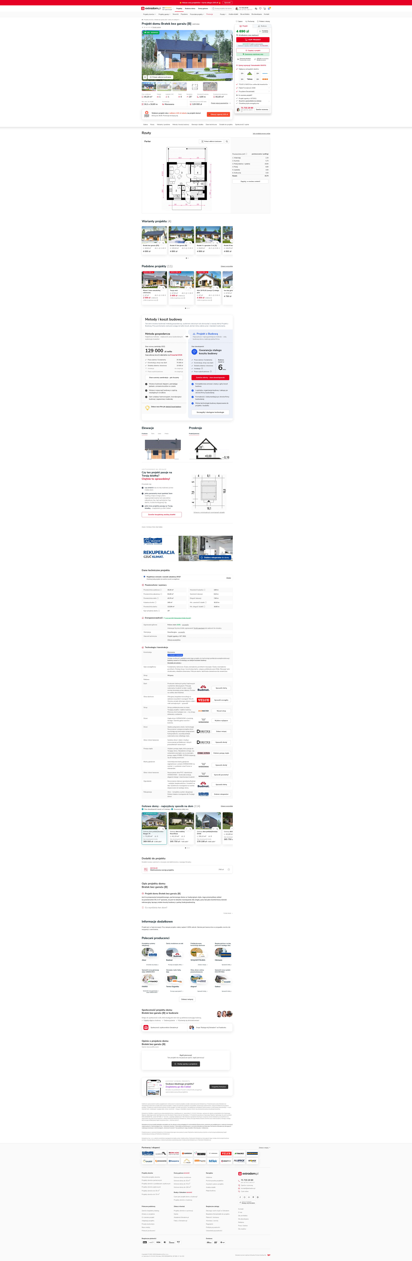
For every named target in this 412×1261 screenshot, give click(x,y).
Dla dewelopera (256, 14)
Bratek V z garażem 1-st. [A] (207, 245)
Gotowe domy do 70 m (182, 1184)
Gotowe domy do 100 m (182, 1187)
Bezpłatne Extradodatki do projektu (217, 1214)
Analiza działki (233, 14)
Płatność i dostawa (212, 1217)
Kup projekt (254, 40)
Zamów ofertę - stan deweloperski (210, 377)
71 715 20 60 (243, 8)
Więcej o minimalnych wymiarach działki (209, 512)
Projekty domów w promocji (183, 1211)
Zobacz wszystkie (227, 266)
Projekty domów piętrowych (151, 1187)
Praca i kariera (243, 1226)
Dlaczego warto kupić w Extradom (217, 1211)
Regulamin (209, 1224)
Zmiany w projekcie (148, 1214)
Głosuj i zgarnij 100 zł (219, 114)
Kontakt (266, 14)
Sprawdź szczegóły (221, 700)
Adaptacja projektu (148, 1221)
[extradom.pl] (151, 8)
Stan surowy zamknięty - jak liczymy (164, 377)
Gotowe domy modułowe (182, 1177)
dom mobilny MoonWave (177, 833)
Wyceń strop (221, 711)
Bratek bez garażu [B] (161, 19)
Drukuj (228, 578)
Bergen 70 (153, 833)
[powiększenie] (227, 141)
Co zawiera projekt (148, 1217)
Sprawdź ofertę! (221, 742)
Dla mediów (242, 1229)
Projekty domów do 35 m (151, 1191)
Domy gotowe (203, 9)
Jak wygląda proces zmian (261, 134)
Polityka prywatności (213, 1227)
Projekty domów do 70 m (151, 1194)
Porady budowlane (148, 1224)
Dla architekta (244, 14)
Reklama (241, 1222)
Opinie (176, 1214)
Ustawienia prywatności (214, 1231)
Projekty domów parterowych (152, 1180)
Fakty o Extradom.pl (180, 1221)
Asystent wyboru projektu (214, 1184)
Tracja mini (174, 290)
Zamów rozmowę (262, 110)
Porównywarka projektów (214, 1181)
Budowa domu (190, 9)
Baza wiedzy (146, 1227)
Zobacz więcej (221, 731)
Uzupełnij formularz (219, 1087)
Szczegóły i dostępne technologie (210, 412)
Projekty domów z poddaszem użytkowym (156, 1184)
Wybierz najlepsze (221, 721)
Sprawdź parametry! (221, 775)
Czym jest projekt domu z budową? (185, 1197)
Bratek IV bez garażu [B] (178, 245)
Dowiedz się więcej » (174, 663)
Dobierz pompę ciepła (221, 753)
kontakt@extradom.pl (248, 1188)
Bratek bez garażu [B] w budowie (160, 1013)
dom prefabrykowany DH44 (207, 833)
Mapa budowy (211, 1191)
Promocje (209, 14)
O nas (240, 1212)
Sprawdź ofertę (221, 688)
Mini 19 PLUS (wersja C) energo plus (208, 291)
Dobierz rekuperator (221, 794)
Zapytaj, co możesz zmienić (250, 181)
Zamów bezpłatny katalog (150, 1211)
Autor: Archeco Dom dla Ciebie (152, 527)
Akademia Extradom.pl (181, 1217)
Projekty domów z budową (183, 1200)
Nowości (176, 14)
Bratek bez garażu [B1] (151, 245)
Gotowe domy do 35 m (182, 1181)
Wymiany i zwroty (212, 1221)
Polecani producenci (148, 1231)
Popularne (184, 14)
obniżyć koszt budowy (173, 407)
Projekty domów (148, 19)
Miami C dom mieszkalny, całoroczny (152, 291)
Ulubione (209, 1177)
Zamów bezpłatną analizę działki (161, 514)
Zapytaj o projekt (254, 50)
